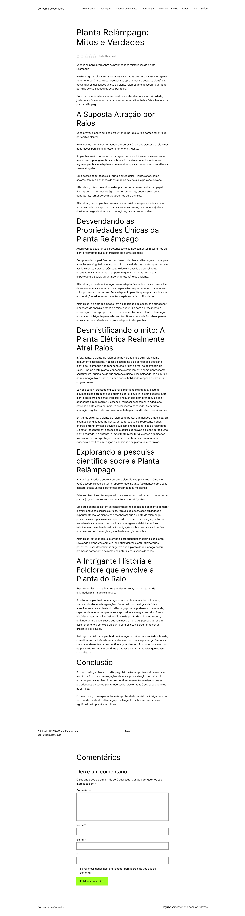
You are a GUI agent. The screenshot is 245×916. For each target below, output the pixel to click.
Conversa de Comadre (50, 8)
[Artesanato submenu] (95, 8)
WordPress (201, 907)
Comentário (84, 790)
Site (78, 854)
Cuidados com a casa (125, 8)
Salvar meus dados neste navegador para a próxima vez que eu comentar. (118, 870)
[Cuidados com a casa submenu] (138, 8)
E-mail (81, 839)
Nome (81, 825)
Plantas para (72, 731)
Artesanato (88, 8)
